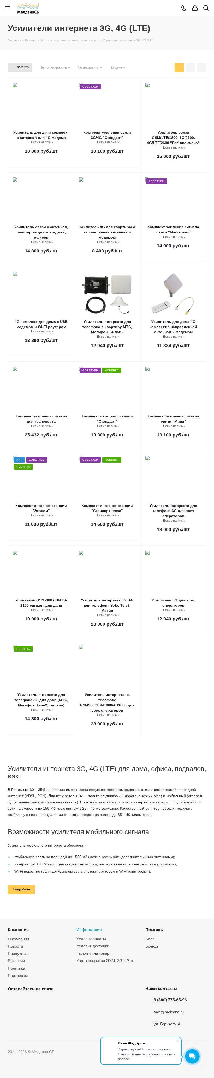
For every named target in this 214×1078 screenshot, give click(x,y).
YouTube (26, 1001)
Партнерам (18, 975)
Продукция (18, 953)
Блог (149, 939)
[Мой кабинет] (195, 8)
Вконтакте (13, 1001)
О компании (18, 939)
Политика (16, 968)
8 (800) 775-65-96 (170, 999)
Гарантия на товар (92, 953)
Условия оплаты (91, 939)
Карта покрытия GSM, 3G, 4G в (104, 960)
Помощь (154, 929)
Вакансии (16, 961)
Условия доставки (92, 946)
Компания (18, 929)
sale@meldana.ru (169, 1012)
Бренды (152, 946)
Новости (15, 946)
